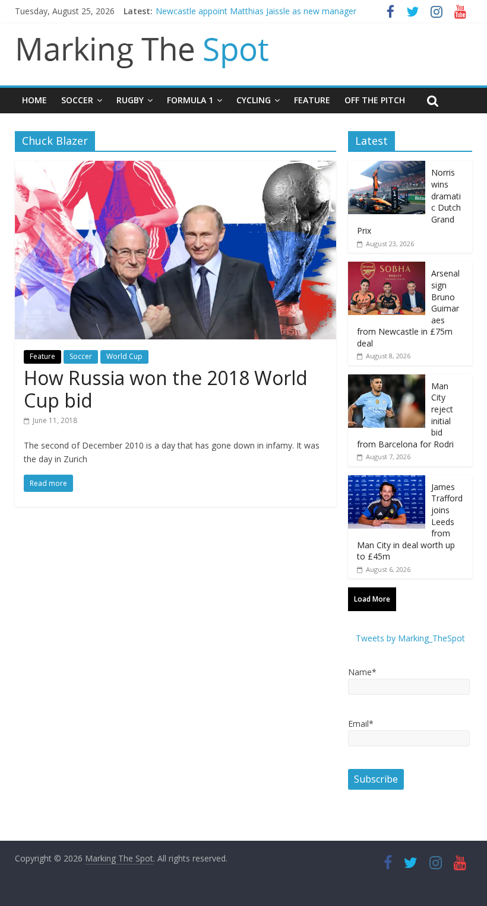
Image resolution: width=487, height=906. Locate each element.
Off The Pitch (374, 100)
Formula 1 (190, 100)
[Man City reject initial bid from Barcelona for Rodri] (386, 380)
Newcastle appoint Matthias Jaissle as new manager (256, 11)
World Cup (124, 356)
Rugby (130, 100)
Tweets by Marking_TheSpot (410, 638)
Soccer (77, 100)
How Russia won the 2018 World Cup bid (166, 389)
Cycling (253, 100)
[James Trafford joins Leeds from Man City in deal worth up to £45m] (386, 481)
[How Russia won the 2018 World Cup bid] (175, 167)
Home (34, 100)
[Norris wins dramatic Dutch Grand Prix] (386, 167)
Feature (312, 100)
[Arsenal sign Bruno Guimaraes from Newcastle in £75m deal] (386, 268)
